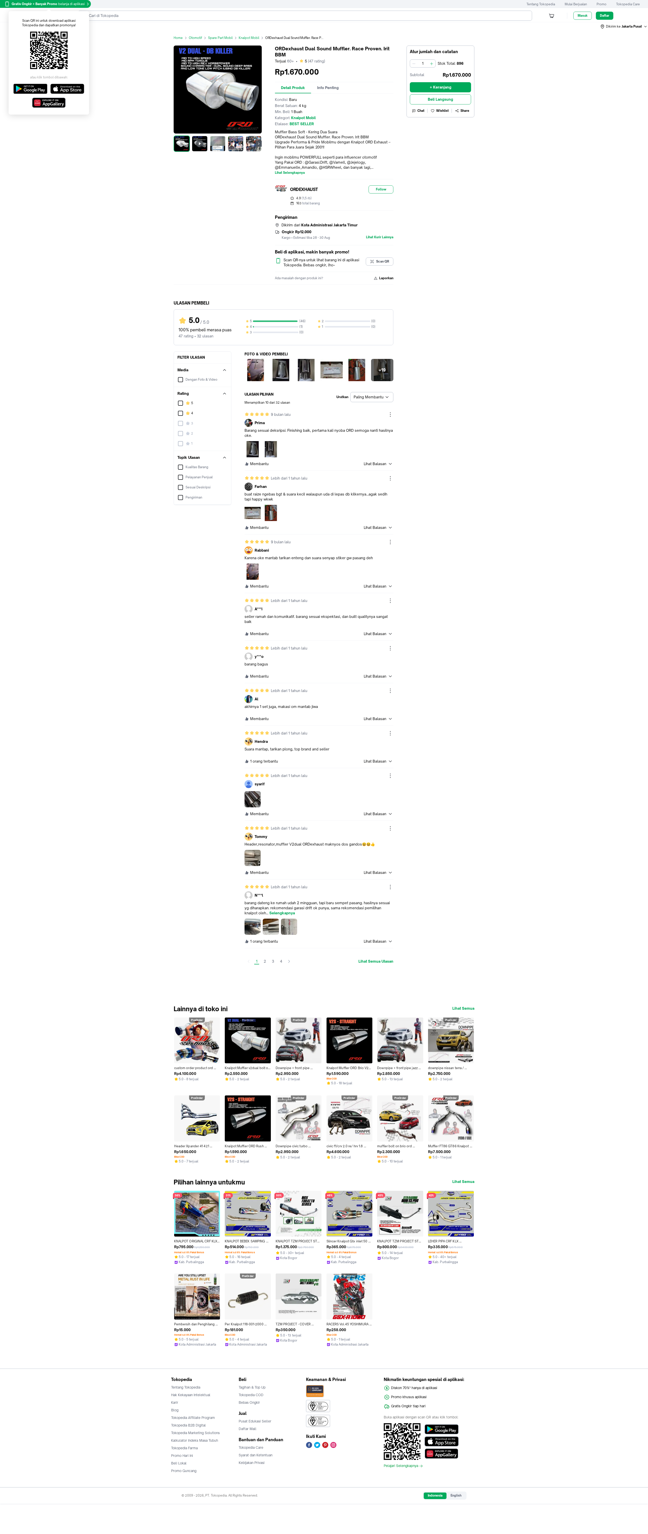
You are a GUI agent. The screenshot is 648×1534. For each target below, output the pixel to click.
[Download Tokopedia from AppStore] (441, 1441)
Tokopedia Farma (184, 1448)
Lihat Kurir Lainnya (379, 237)
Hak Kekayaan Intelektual (190, 1395)
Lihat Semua (463, 1008)
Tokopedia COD (251, 1395)
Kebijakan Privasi (252, 1463)
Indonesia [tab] (435, 1495)
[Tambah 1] (432, 63)
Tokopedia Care (628, 4)
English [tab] (456, 1495)
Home (178, 38)
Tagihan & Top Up (252, 1387)
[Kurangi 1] (414, 63)
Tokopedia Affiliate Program (193, 1418)
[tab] (293, 87)
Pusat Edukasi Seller (255, 1421)
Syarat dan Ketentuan (255, 1455)
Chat (420, 111)
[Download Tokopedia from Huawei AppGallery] (441, 1454)
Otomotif (195, 38)
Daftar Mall (247, 1429)
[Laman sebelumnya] (249, 961)
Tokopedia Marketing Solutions (195, 1433)
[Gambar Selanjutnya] (259, 144)
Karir (174, 1402)
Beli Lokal (179, 1463)
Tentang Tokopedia (540, 4)
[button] (624, 26)
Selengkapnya (282, 913)
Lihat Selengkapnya (290, 173)
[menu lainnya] (390, 415)
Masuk (583, 15)
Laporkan (386, 278)
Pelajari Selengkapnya (401, 1466)
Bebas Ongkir (249, 1402)
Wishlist (442, 111)
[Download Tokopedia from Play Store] (441, 1429)
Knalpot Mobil (249, 38)
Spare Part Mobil (220, 38)
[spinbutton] (423, 63)
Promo (601, 4)
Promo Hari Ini (182, 1456)
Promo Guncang (183, 1471)
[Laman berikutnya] (289, 961)
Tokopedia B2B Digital (188, 1425)
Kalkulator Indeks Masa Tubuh (194, 1440)
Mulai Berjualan (576, 4)
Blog (174, 1410)
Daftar (604, 15)
